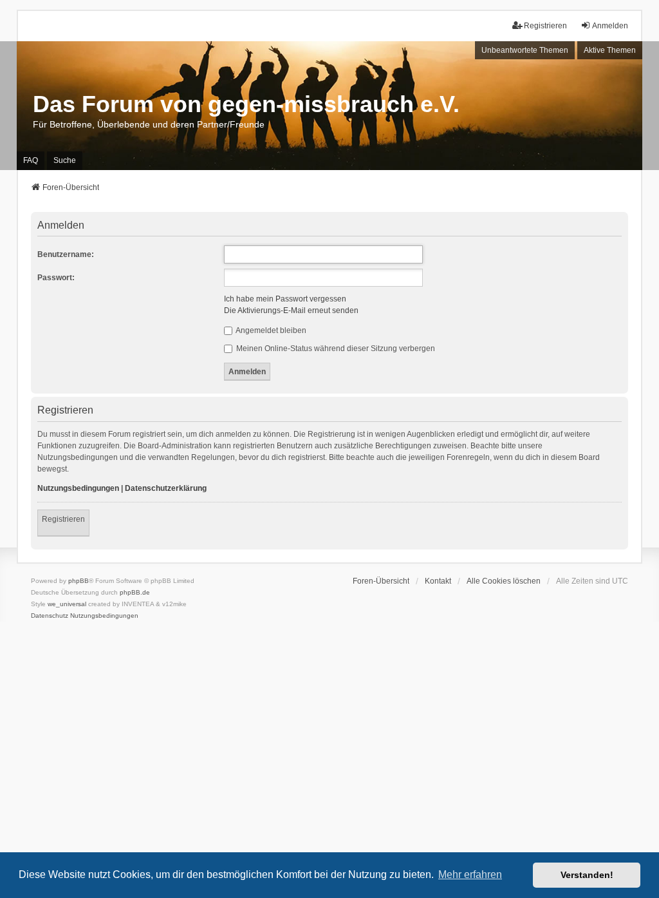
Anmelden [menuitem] (610, 25)
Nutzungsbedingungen (78, 488)
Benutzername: (65, 254)
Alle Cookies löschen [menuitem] (504, 581)
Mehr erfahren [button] (470, 874)
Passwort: (56, 277)
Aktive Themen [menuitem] (610, 50)
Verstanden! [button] (587, 875)
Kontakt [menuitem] (438, 581)
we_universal (67, 603)
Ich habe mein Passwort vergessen (285, 298)
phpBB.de (135, 592)
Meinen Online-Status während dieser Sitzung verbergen (334, 348)
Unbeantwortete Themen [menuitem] (524, 50)
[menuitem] (49, 616)
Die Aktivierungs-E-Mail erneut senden (291, 310)
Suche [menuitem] (64, 160)
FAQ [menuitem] (30, 160)
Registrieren (63, 519)
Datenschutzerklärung (166, 488)
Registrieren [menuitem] (545, 25)
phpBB (78, 580)
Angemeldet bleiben (270, 330)
